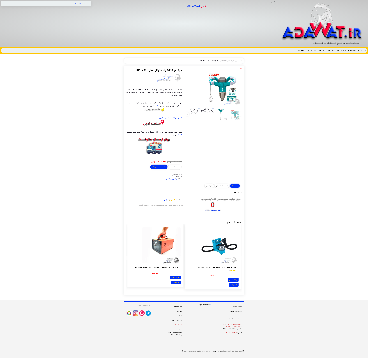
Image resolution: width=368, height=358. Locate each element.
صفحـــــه (156, 106)
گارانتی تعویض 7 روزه (177, 320)
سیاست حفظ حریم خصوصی (235, 311)
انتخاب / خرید (159, 167)
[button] (189, 71)
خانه (241, 61)
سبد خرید (321, 50)
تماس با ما (301, 50)
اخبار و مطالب (330, 50)
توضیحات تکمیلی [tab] (222, 186)
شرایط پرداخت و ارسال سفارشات (234, 318)
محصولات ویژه (341, 50)
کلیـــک (179, 135)
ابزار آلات (363, 50)
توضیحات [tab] (235, 186)
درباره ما (180, 315)
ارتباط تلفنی (233, 280)
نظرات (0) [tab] (209, 186)
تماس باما (272, 2)
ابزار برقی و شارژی (232, 61)
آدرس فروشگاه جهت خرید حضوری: (170, 118)
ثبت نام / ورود (310, 50)
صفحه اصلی (352, 50)
